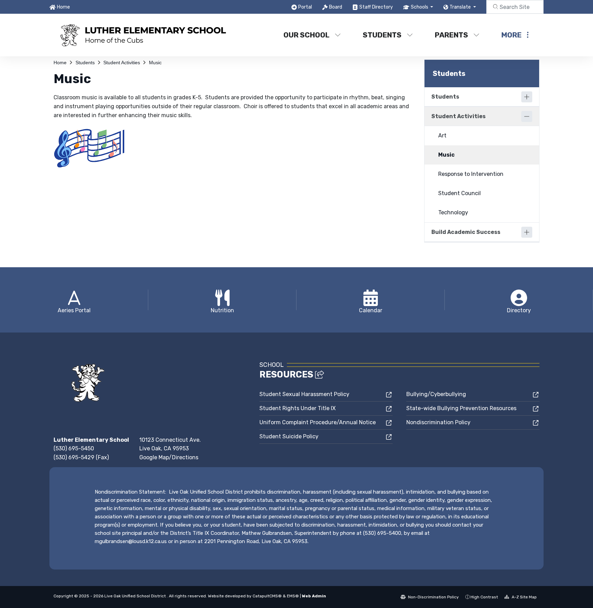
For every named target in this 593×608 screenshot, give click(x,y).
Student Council (459, 193)
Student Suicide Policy (288, 436)
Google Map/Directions (168, 457)
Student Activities (121, 62)
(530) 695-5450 (74, 448)
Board (335, 7)
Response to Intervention (470, 174)
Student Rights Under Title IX (297, 408)
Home (63, 7)
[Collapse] (526, 116)
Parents (451, 35)
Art (442, 135)
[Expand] (526, 96)
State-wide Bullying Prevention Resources (461, 408)
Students (382, 35)
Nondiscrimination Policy (438, 422)
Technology (453, 212)
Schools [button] (420, 7)
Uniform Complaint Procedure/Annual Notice (317, 422)
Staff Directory (376, 7)
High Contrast (484, 597)
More (511, 35)
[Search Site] (515, 7)
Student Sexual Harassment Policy (304, 394)
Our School (306, 35)
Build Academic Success (465, 232)
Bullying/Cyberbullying (436, 394)
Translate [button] (461, 7)
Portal (305, 7)
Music (155, 62)
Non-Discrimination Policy (433, 597)
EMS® (293, 596)
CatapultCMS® (267, 596)
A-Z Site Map (524, 597)
